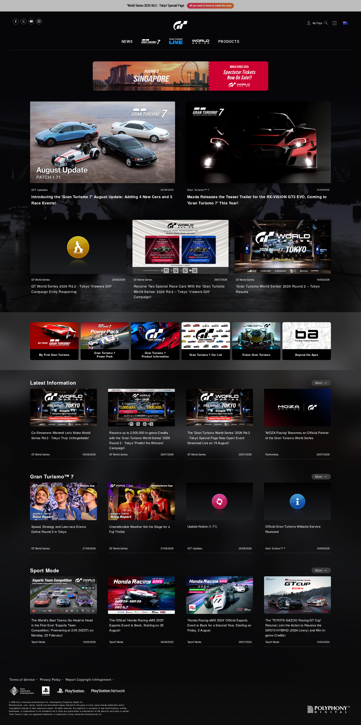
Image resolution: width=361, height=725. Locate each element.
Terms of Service (22, 679)
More (318, 383)
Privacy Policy (50, 679)
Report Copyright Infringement (88, 679)
